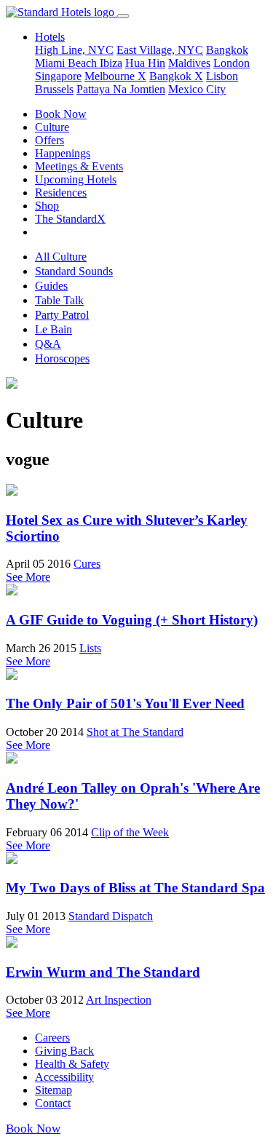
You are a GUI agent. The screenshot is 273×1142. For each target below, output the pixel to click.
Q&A (48, 344)
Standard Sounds (74, 271)
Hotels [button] (50, 37)
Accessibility (64, 1077)
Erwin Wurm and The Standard (103, 972)
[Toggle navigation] (123, 16)
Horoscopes (62, 358)
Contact (53, 1103)
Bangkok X (176, 76)
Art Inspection (118, 1000)
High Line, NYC (74, 50)
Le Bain (53, 329)
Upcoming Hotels (75, 179)
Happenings (62, 153)
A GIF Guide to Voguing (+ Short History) (132, 619)
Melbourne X (115, 76)
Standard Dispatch (110, 916)
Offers (49, 140)
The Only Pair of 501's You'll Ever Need (125, 703)
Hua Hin (145, 63)
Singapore (58, 76)
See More (28, 577)
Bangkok (227, 50)
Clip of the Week (130, 832)
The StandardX (70, 219)
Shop (47, 205)
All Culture (61, 256)
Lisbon (222, 76)
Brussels (54, 89)
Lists (90, 648)
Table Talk (59, 300)
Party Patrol (62, 315)
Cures (87, 564)
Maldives (189, 63)
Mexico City (197, 89)
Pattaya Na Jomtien (120, 89)
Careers (52, 1037)
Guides (51, 285)
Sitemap (53, 1090)
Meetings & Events (79, 166)
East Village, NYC (159, 50)
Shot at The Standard (135, 732)
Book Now (61, 114)
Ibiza (111, 63)
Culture (52, 127)
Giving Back (64, 1050)
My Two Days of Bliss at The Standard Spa (135, 887)
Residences (61, 192)
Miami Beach (67, 63)
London (231, 63)
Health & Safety (72, 1064)
